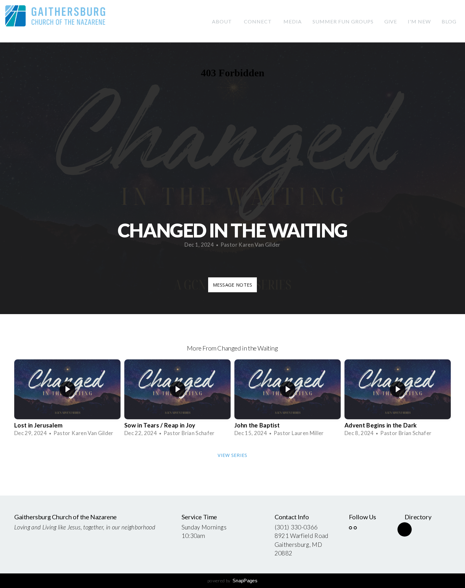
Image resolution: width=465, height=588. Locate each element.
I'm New (419, 21)
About (222, 21)
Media (292, 21)
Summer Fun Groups (343, 21)
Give (390, 21)
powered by (232, 580)
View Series (232, 455)
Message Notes (232, 284)
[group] (67, 398)
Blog (449, 21)
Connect (258, 21)
